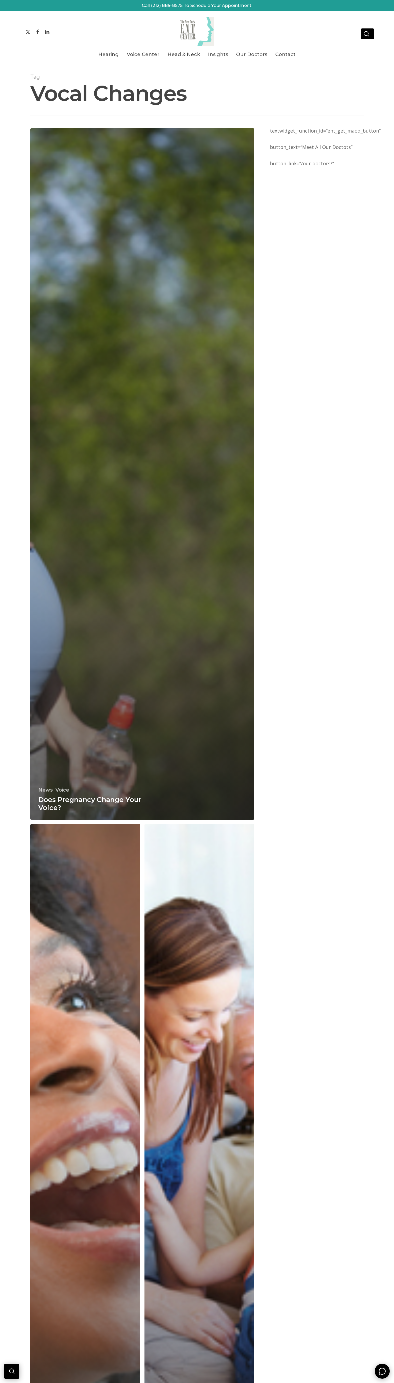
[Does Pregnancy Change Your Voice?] (142, 474)
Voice (62, 790)
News (45, 790)
